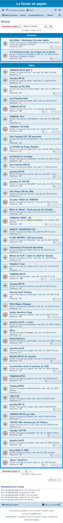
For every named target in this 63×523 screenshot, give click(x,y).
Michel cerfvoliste (35, 220)
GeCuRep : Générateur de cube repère (29, 40)
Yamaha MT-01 (17, 78)
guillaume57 (32, 149)
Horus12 (30, 194)
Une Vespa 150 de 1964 (21, 191)
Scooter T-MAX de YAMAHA (24, 199)
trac (29, 453)
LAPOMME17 (32, 119)
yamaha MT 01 (17, 404)
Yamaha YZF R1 (18, 430)
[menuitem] (15, 10)
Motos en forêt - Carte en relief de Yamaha (31, 255)
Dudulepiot (31, 324)
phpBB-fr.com (36, 514)
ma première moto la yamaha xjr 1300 (29, 366)
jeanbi (29, 101)
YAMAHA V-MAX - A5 (20, 217)
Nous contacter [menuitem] (51, 505)
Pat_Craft (31, 129)
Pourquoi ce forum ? (27, 44)
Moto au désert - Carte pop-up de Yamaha (31, 209)
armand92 (31, 159)
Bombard (31, 240)
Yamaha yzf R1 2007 (20, 86)
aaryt (29, 81)
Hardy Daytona (17, 338)
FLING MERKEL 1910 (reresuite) (26, 237)
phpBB (23, 511)
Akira (12, 330)
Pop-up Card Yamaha (21, 292)
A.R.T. (29, 109)
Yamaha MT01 (17, 386)
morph (30, 359)
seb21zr (30, 315)
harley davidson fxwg (21, 312)
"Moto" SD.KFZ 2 (18, 460)
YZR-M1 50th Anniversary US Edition (29, 422)
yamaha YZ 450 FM (19, 181)
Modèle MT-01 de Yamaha (23, 356)
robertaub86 (32, 42)
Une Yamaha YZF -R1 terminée (25, 136)
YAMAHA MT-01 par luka (22, 414)
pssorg (30, 174)
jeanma (30, 286)
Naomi (30, 416)
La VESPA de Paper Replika (24, 147)
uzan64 (30, 443)
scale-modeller (33, 89)
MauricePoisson (33, 388)
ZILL (29, 72)
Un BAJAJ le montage (21, 156)
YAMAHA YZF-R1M (19, 126)
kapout (30, 369)
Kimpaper (31, 54)
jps (28, 276)
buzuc (30, 333)
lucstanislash (32, 139)
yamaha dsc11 (17, 348)
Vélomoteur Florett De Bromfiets (26, 247)
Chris (29, 462)
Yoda (29, 212)
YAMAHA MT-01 (18, 274)
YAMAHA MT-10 (18, 106)
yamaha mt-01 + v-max (21, 322)
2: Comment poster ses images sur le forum (32, 52)
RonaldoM (31, 184)
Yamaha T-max (17, 264)
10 (60, 279)
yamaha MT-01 (17, 171)
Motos (5, 21)
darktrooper (32, 294)
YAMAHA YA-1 (17, 116)
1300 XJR (14, 396)
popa (29, 232)
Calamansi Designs (31, 520)
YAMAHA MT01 (17, 376)
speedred (31, 306)
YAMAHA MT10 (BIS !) (21, 70)
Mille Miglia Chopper (20, 304)
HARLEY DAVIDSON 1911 (23, 229)
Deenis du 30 (32, 266)
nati (28, 399)
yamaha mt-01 (17, 440)
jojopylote (31, 433)
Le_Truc (30, 425)
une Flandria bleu (19, 98)
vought (30, 351)
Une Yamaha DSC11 (20, 164)
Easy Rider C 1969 (19, 450)
